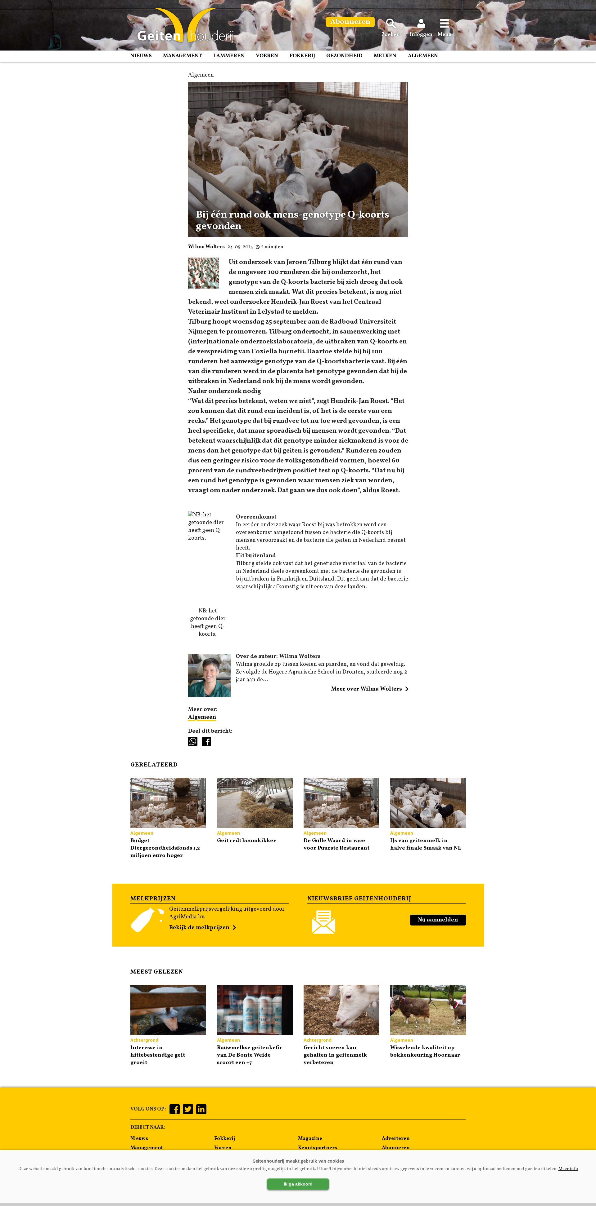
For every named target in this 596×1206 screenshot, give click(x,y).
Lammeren (229, 56)
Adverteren (396, 1138)
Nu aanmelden (438, 920)
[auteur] (209, 696)
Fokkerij (302, 56)
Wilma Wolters (206, 247)
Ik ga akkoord (298, 1184)
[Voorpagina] (182, 25)
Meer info (568, 1169)
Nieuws (141, 56)
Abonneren (396, 1148)
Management (182, 56)
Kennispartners (317, 1148)
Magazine (310, 1138)
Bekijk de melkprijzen (199, 928)
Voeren (267, 56)
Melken (385, 56)
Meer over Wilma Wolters (366, 689)
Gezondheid (344, 56)
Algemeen (423, 56)
